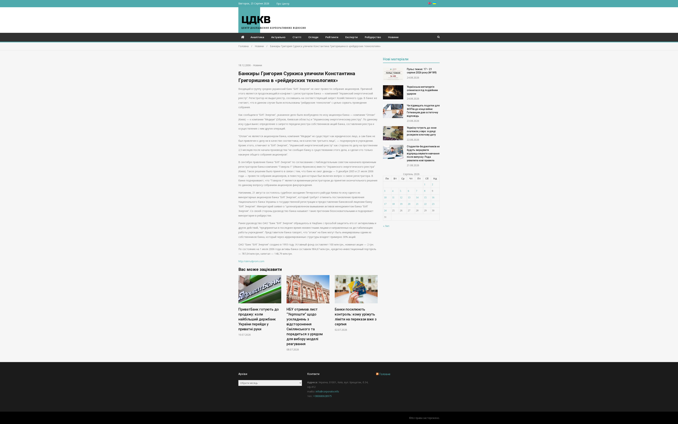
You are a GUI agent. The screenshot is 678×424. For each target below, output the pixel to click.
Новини (393, 37)
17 (385, 204)
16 (433, 197)
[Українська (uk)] (434, 3)
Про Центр (282, 3)
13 (409, 197)
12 (401, 197)
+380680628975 (322, 396)
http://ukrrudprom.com (251, 261)
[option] (260, 305)
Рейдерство (373, 37)
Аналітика (257, 37)
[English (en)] (429, 3)
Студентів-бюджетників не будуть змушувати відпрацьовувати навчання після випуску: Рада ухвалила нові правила (423, 153)
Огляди (313, 37)
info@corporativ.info (327, 391)
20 (409, 204)
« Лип (386, 226)
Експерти (351, 37)
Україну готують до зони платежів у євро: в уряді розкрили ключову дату (421, 131)
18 (393, 204)
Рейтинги (331, 37)
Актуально (278, 37)
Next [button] (375, 315)
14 (417, 197)
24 (385, 210)
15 (425, 197)
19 (401, 204)
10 (385, 197)
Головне (384, 374)
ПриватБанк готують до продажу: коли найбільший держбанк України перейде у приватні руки (258, 319)
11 (393, 197)
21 (417, 204)
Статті (297, 37)
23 (433, 204)
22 (425, 204)
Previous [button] (240, 315)
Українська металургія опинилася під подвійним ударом (422, 90)
